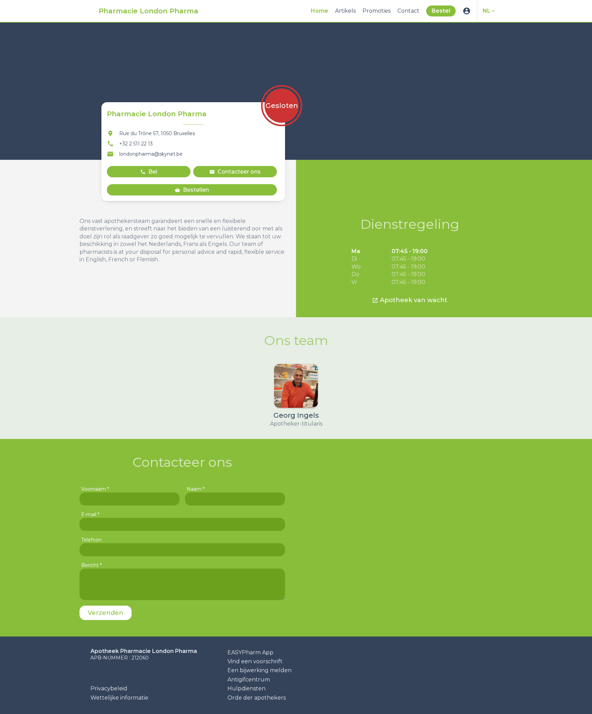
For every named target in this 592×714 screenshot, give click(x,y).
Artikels (345, 11)
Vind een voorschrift (255, 661)
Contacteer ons (235, 171)
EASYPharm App (250, 652)
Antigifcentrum (248, 679)
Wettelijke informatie (119, 697)
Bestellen (192, 190)
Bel (148, 171)
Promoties (376, 11)
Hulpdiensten (246, 688)
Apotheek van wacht (409, 300)
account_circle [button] (467, 11)
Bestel (441, 11)
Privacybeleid (108, 688)
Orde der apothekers (256, 697)
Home (319, 11)
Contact (408, 11)
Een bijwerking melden (259, 670)
